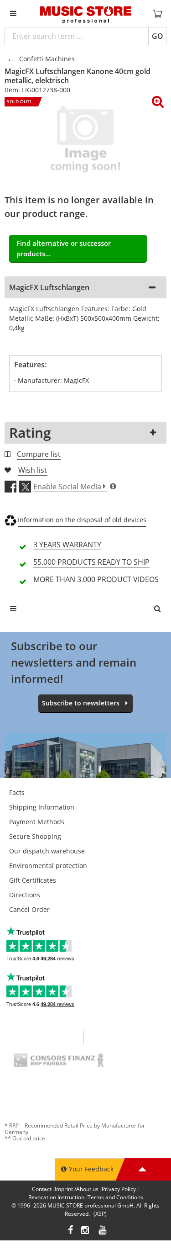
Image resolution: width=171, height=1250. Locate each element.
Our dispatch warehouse (47, 851)
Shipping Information (41, 807)
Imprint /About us (76, 1189)
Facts (17, 792)
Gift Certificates (32, 880)
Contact (42, 1189)
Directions (24, 894)
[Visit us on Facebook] (70, 1231)
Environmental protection (48, 865)
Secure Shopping (35, 836)
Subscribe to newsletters (80, 703)
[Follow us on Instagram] (85, 1231)
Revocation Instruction (56, 1197)
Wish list (32, 470)
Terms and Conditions (115, 1197)
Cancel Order (29, 909)
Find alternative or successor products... (63, 248)
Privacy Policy (119, 1189)
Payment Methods (36, 821)
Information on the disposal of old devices (82, 519)
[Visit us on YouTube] (103, 1231)
